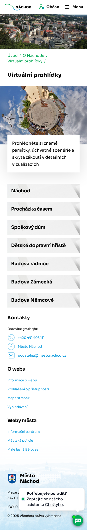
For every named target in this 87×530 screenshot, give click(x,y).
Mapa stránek (18, 398)
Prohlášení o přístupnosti (28, 389)
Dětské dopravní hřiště (38, 245)
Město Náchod (30, 346)
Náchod (20, 191)
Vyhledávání (17, 407)
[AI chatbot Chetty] (77, 520)
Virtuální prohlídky (24, 61)
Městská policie (20, 440)
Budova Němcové (32, 300)
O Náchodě (33, 55)
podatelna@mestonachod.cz (42, 355)
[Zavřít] (80, 493)
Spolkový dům (28, 227)
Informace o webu (22, 380)
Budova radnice (29, 264)
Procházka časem (31, 209)
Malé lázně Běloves (23, 449)
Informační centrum (23, 432)
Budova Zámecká (31, 282)
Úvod (12, 55)
